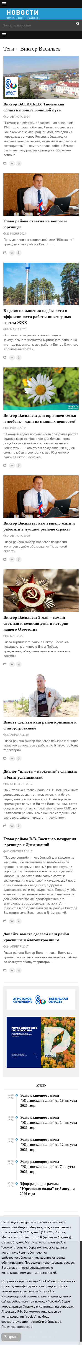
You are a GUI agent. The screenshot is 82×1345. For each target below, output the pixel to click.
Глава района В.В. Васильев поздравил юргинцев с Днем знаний (39, 842)
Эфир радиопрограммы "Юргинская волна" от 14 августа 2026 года (48, 1122)
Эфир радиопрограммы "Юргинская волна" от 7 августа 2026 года (47, 1167)
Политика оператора (16, 1326)
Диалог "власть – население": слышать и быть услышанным (40, 774)
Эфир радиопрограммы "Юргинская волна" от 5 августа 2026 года (47, 1189)
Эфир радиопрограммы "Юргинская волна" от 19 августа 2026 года (48, 1100)
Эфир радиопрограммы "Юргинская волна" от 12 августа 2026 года (48, 1145)
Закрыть (11, 1337)
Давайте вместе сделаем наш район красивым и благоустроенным (36, 937)
